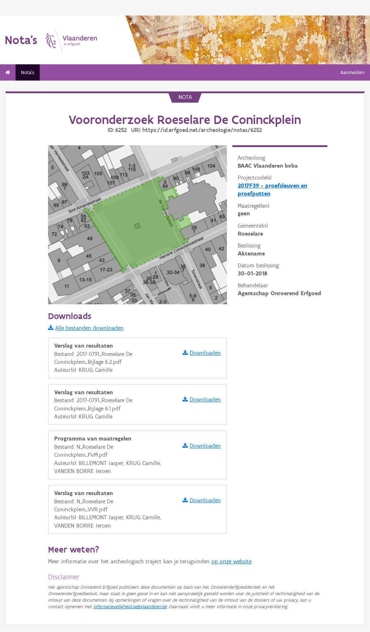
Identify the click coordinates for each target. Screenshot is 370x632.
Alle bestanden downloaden (89, 327)
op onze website (231, 561)
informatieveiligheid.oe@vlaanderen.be (130, 606)
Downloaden (205, 352)
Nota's (27, 72)
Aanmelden (352, 72)
